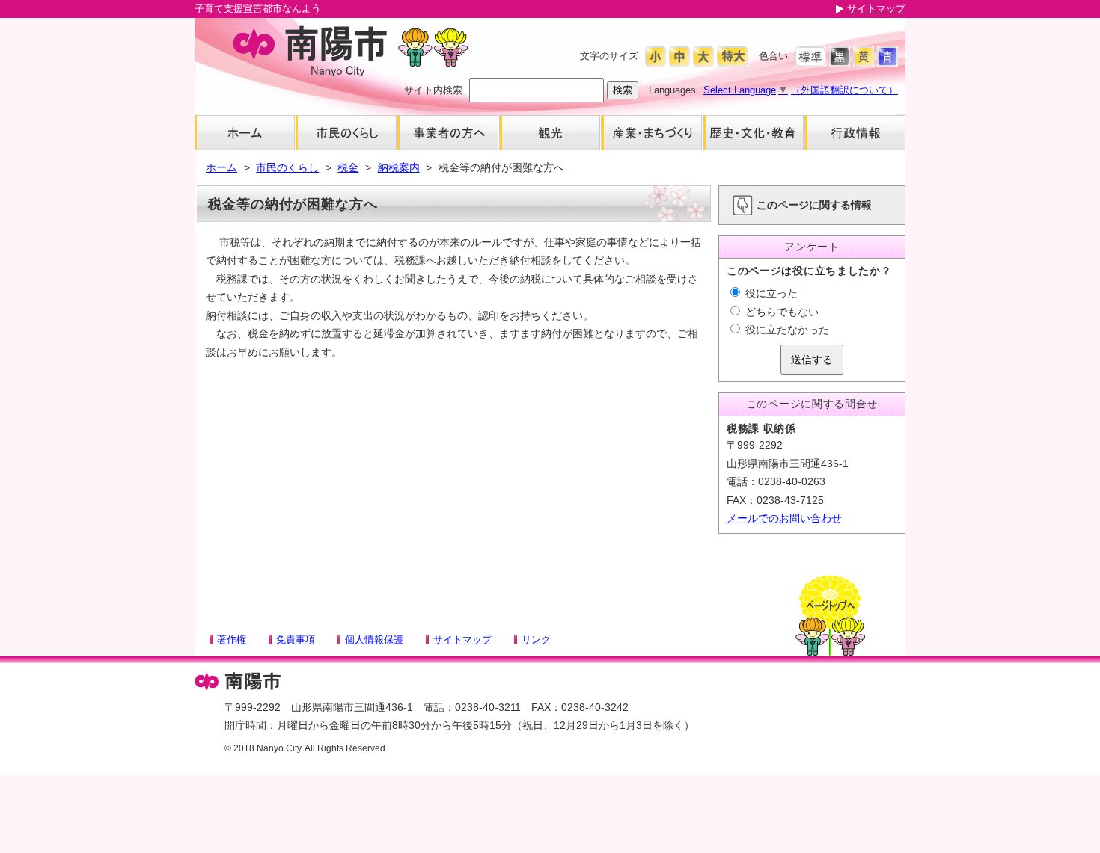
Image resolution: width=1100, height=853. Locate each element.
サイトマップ (876, 8)
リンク (536, 639)
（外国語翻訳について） (844, 90)
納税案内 (399, 167)
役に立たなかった (785, 330)
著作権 (231, 639)
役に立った (770, 293)
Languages (672, 90)
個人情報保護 (374, 639)
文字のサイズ (609, 55)
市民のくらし (287, 167)
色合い (773, 55)
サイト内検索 (433, 90)
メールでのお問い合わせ (784, 518)
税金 (347, 167)
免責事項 (295, 639)
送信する (812, 360)
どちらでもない (780, 312)
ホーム (221, 167)
